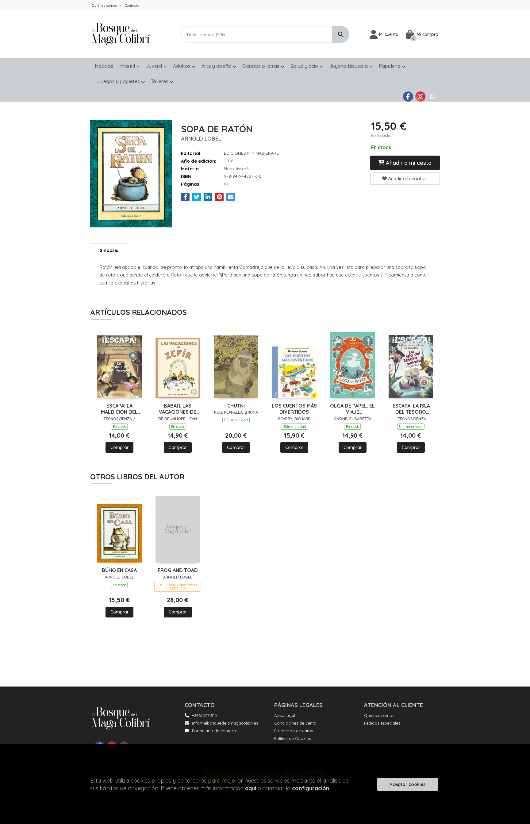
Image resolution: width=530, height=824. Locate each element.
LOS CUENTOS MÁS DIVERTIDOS (294, 409)
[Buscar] (340, 34)
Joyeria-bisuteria (349, 66)
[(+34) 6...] (433, 96)
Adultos (182, 66)
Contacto (132, 5)
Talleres (160, 81)
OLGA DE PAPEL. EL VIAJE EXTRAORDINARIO (352, 409)
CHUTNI (236, 406)
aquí (250, 788)
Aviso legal (284, 715)
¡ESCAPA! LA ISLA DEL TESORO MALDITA (410, 409)
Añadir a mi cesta (408, 162)
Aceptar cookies (408, 784)
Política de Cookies (292, 738)
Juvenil (154, 66)
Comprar (119, 447)
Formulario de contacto (215, 730)
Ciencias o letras (261, 66)
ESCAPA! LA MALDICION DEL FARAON (119, 409)
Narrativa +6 (236, 168)
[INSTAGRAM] (420, 96)
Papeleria (390, 66)
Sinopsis (109, 250)
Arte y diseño (217, 66)
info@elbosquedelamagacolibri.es (225, 723)
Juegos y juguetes (119, 81)
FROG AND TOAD (178, 570)
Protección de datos (293, 730)
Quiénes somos (104, 5)
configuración (310, 788)
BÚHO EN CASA (119, 570)
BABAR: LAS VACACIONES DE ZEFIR (177, 409)
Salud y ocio (304, 66)
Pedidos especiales (382, 723)
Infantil (127, 66)
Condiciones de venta (295, 723)
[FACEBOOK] (408, 96)
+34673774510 (204, 715)
